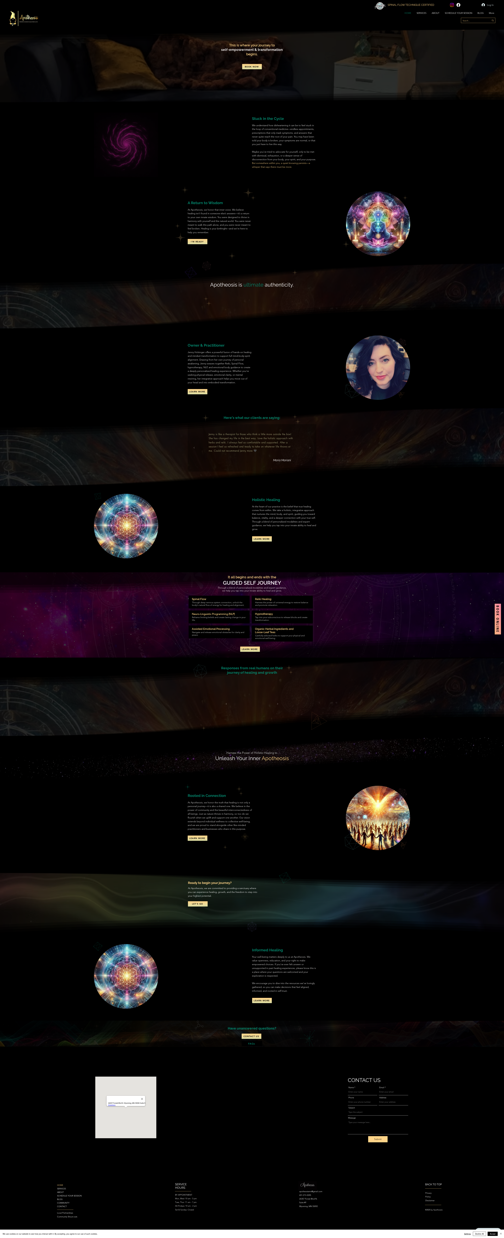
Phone (351, 1098)
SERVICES (61, 1188)
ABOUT (60, 1192)
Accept (492, 1233)
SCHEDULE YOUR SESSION (66, 1195)
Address (382, 1098)
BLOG (60, 1199)
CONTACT (62, 1206)
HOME (60, 1185)
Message (352, 1118)
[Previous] (194, 448)
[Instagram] (452, 4)
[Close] (500, 1234)
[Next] (310, 448)
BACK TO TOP (433, 1184)
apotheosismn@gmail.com (310, 1191)
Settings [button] (467, 1233)
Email (381, 1087)
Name (351, 1087)
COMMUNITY (63, 1203)
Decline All (479, 1233)
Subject (351, 1108)
